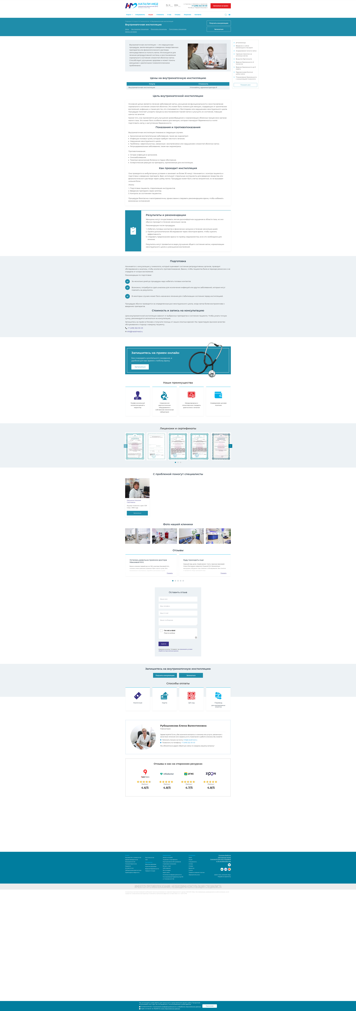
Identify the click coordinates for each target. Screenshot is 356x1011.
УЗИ (146, 860)
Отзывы (177, 14)
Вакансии (191, 868)
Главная (128, 21)
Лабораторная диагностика (133, 870)
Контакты (198, 14)
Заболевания (166, 868)
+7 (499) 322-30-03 (199, 6)
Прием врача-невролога (132, 872)
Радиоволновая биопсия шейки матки (244, 73)
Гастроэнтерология (131, 864)
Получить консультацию (218, 23)
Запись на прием (131, 32)
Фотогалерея (166, 870)
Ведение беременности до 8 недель (246, 68)
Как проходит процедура (140, 29)
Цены (127, 29)
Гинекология (144, 21)
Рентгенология (149, 857)
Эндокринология (130, 862)
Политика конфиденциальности (172, 875)
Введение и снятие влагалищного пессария (244, 47)
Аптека (191, 864)
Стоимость (160, 14)
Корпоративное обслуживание (172, 862)
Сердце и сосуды (150, 871)
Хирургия (128, 866)
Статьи (191, 870)
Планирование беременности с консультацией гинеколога (246, 78)
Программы (148, 862)
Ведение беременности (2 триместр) (245, 63)
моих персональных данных (170, 1009)
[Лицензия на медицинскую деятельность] (135, 446)
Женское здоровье (150, 864)
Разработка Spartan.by (224, 877)
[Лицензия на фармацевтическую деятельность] (221, 446)
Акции (150, 14)
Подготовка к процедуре (177, 29)
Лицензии (187, 14)
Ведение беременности (152, 869)
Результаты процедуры (159, 29)
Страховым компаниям (169, 864)
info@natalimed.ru (135, 332)
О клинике (192, 855)
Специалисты (140, 14)
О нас (169, 14)
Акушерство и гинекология (133, 857)
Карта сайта (166, 872)
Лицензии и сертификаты (170, 859)
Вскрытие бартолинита (244, 59)
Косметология (129, 868)
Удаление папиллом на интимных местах (244, 55)
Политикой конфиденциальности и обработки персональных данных (177, 1006)
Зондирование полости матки (246, 51)
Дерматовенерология (131, 859)
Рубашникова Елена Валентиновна (183, 725)
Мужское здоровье (150, 866)
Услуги (128, 14)
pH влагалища (241, 43)
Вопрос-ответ (167, 866)
